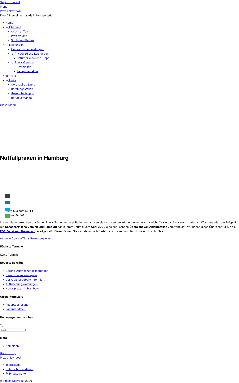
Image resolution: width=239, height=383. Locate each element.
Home (9, 22)
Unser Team (22, 31)
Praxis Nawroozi (13, 380)
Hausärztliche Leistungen (27, 49)
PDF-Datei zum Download (17, 231)
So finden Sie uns (22, 40)
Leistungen (16, 44)
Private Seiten (18, 373)
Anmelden (12, 346)
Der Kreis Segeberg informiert (25, 279)
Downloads (24, 67)
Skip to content (10, 2)
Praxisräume (19, 36)
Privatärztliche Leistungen (31, 53)
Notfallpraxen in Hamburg (22, 288)
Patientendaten (16, 309)
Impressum (13, 364)
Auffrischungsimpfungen (22, 284)
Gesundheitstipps (22, 93)
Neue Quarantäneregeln (21, 275)
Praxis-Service (24, 62)
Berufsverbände (21, 97)
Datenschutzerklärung (20, 369)
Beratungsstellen (22, 89)
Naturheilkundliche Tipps (33, 58)
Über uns (14, 27)
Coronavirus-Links (23, 84)
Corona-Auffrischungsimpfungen (27, 270)
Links (12, 80)
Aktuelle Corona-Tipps (14, 238)
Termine (11, 75)
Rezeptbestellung (28, 71)
